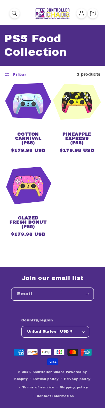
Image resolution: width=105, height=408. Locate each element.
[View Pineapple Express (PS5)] (77, 124)
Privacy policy (77, 379)
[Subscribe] (87, 294)
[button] (15, 13)
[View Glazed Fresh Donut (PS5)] (28, 208)
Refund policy (46, 379)
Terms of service (38, 387)
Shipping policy (74, 387)
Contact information (55, 396)
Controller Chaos (49, 372)
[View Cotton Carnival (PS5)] (28, 124)
